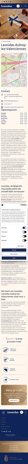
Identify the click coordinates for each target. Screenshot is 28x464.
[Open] (25, 6)
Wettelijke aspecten (14, 449)
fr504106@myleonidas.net (11, 101)
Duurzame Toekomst (5, 426)
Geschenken (3, 422)
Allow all (14, 250)
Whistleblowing (14, 447)
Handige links (4, 428)
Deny (14, 258)
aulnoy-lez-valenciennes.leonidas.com (14, 107)
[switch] (24, 232)
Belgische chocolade (6, 199)
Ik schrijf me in (13, 400)
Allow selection (14, 254)
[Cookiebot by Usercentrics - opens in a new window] (20, 205)
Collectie (3, 420)
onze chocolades (15, 138)
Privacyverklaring (14, 445)
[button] (14, 68)
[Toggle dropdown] (26, 1)
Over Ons (3, 424)
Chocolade (3, 417)
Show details (21, 246)
